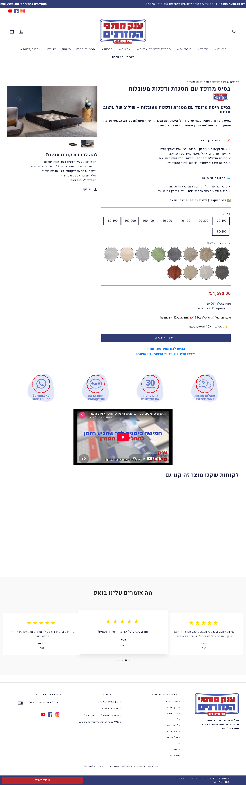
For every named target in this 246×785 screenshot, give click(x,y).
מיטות (203, 49)
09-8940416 (108, 708)
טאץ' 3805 (111, 254)
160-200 (130, 221)
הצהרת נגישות (172, 713)
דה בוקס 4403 (190, 272)
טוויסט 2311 (174, 272)
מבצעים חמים (85, 49)
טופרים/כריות (32, 49)
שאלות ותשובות (171, 731)
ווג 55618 (206, 254)
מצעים (66, 49)
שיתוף (87, 189)
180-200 (221, 231)
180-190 (112, 221)
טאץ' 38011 (127, 254)
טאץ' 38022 (158, 254)
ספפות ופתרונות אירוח (155, 49)
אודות (177, 743)
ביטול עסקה (173, 737)
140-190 (184, 221)
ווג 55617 (190, 254)
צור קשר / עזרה (123, 57)
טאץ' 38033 (143, 254)
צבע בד (219, 243)
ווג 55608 (222, 254)
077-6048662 (106, 702)
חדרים (108, 49)
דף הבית (234, 82)
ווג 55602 (174, 254)
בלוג (177, 719)
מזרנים (221, 49)
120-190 (221, 221)
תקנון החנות (173, 707)
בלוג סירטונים (173, 725)
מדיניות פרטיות (172, 701)
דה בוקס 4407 (206, 272)
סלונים (51, 49)
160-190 (148, 221)
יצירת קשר (174, 755)
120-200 (202, 221)
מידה (227, 213)
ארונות (126, 49)
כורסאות (185, 49)
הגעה (177, 749)
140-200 (166, 221)
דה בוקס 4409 (222, 272)
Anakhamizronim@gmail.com (96, 722)
